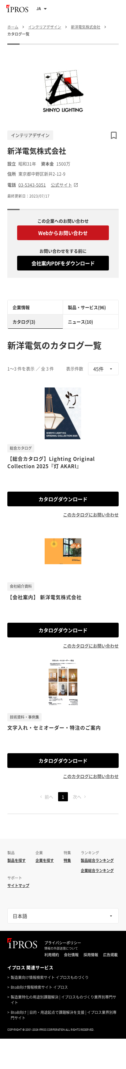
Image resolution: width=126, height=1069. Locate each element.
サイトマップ (18, 885)
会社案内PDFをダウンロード (63, 263)
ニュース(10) (80, 322)
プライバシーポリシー (62, 943)
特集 (67, 860)
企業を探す (44, 860)
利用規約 (51, 955)
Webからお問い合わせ (63, 232)
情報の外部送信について (61, 948)
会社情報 (71, 955)
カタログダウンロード (63, 499)
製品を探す (16, 860)
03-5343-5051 (32, 184)
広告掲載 (110, 955)
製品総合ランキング (97, 860)
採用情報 (90, 955)
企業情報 (21, 307)
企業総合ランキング (97, 870)
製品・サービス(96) (87, 307)
